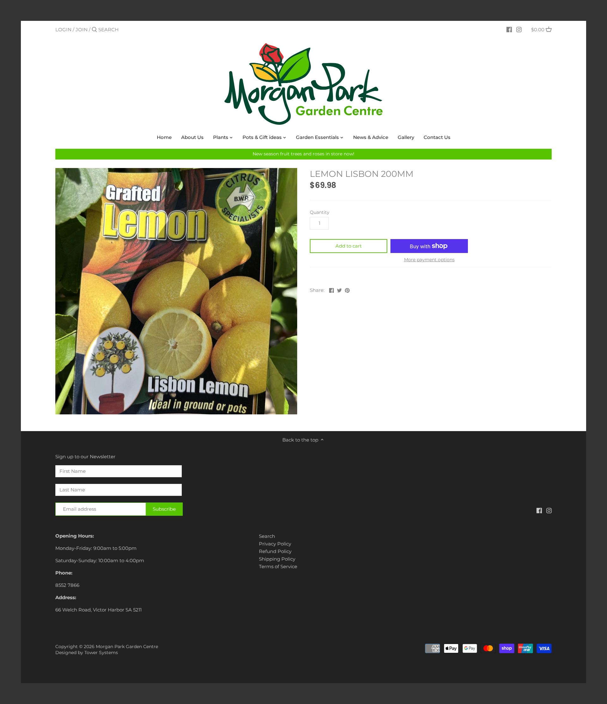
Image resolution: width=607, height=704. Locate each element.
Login (63, 30)
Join (82, 30)
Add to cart (348, 246)
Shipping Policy (277, 559)
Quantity (319, 212)
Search (267, 536)
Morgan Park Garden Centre (127, 646)
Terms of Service (278, 566)
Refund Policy (275, 551)
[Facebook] (509, 29)
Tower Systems (101, 652)
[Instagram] (519, 29)
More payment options (429, 259)
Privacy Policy (275, 544)
